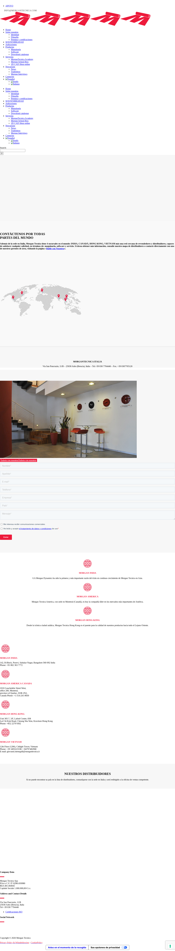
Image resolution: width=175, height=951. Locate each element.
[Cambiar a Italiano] (15, 84)
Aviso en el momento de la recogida (67, 947)
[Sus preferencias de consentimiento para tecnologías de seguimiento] (170, 946)
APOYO (9, 6)
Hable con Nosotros (55, 248)
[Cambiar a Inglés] (14, 81)
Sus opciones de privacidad (105, 947)
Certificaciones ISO (13, 912)
